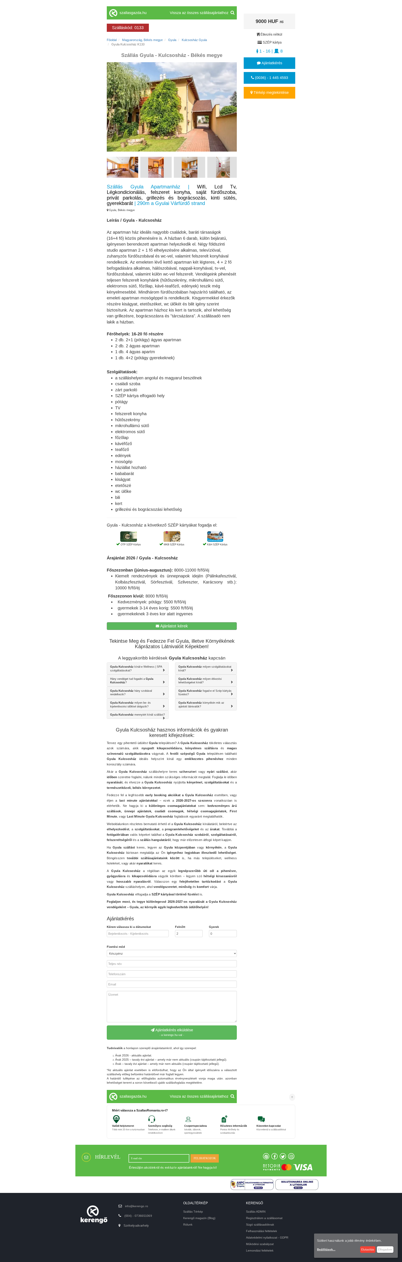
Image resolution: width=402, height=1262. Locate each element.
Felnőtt (180, 926)
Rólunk (187, 1224)
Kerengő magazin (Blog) (199, 1218)
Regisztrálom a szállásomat (264, 1218)
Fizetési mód (116, 946)
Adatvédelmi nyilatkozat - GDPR (267, 1237)
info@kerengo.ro (136, 1206)
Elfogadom (385, 1249)
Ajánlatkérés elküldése (174, 1032)
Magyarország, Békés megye (142, 40)
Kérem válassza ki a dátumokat (129, 926)
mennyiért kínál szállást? (137, 714)
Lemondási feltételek (259, 1250)
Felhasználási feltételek (261, 1231)
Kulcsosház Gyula (194, 40)
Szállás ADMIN (255, 1211)
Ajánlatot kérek (173, 626)
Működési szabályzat (260, 1244)
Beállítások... (326, 1249)
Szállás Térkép (193, 1211)
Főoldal (112, 40)
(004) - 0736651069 (138, 1215)
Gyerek (214, 926)
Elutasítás (367, 1249)
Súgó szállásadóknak (260, 1224)
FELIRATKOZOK (205, 1158)
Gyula (172, 40)
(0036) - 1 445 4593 (271, 78)
